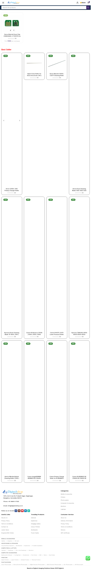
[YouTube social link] (22, 510)
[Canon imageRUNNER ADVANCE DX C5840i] (34, 408)
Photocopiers (65, 500)
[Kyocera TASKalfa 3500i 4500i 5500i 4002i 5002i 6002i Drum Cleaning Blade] (79, 264)
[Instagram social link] (19, 510)
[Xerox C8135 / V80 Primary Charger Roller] (12, 120)
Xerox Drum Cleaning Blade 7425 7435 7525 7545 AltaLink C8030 (79, 190)
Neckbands (34, 530)
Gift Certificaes (65, 533)
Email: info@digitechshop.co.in (13, 505)
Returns (63, 530)
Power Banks (35, 533)
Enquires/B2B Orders (7, 533)
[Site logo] (13, 2)
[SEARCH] (88, 7)
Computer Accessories (67, 503)
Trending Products (37, 514)
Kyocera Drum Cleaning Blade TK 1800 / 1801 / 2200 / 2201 (11, 334)
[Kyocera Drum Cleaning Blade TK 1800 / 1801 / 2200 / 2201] (12, 264)
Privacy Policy (5, 520)
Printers (63, 497)
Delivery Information (67, 520)
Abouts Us (4, 517)
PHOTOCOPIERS (6, 562)
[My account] (77, 2)
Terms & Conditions (7, 523)
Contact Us (4, 526)
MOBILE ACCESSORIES (8, 538)
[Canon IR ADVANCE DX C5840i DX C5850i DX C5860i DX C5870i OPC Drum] (79, 408)
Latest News (5, 530)
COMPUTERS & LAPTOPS (8, 548)
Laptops (63, 509)
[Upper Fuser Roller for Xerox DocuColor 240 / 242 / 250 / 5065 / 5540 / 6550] (34, 63)
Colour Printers (35, 526)
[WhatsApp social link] (28, 510)
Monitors (63, 506)
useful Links (5, 514)
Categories (65, 491)
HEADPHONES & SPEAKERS (9, 543)
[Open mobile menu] (3, 2)
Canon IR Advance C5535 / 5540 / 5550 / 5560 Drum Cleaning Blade (34, 334)
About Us (63, 517)
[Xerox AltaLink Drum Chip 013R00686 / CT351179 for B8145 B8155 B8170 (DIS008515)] (12, 23)
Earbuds (33, 517)
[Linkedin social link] (25, 510)
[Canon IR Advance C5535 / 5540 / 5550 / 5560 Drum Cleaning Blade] (34, 264)
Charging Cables (36, 523)
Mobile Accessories (66, 494)
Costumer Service (67, 514)
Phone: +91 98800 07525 (11, 501)
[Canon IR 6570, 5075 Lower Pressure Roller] (57, 264)
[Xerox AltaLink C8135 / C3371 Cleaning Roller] (57, 63)
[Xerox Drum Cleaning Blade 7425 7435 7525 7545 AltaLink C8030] (79, 120)
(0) (15, 38)
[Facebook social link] (16, 510)
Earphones (34, 520)
